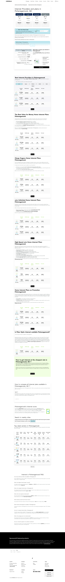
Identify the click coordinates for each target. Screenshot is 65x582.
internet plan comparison (28, 496)
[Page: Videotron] (17, 268)
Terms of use (47, 565)
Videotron (30, 484)
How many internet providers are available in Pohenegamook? (25, 476)
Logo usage (47, 563)
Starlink (32, 495)
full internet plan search (18, 259)
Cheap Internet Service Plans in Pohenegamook (34, 4)
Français (22, 572)
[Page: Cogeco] (17, 148)
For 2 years (42, 263)
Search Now (41, 67)
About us (22, 563)
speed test (23, 485)
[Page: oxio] (16, 92)
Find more (32, 109)
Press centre (23, 566)
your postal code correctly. (35, 209)
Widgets (34, 564)
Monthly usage (27, 263)
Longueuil (16, 419)
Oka (46, 419)
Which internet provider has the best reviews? (22, 499)
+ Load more (32, 45)
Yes (27, 58)
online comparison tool (39, 512)
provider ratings (24, 128)
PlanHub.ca (19, 63)
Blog (33, 563)
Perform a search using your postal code (34, 341)
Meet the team (23, 564)
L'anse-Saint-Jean (31, 419)
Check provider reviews (20, 210)
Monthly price (37, 263)
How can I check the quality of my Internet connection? (24, 521)
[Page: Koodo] (17, 280)
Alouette (19, 419)
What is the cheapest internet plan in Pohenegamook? (23, 488)
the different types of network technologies (31, 211)
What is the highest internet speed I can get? (22, 482)
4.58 (45, 501)
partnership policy (47, 543)
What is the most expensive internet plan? (21, 493)
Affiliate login (49, 574)
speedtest (42, 523)
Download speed (21, 175)
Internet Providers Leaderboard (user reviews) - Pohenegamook (24, 39)
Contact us (23, 565)
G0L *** (16, 392)
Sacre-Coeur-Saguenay (25, 419)
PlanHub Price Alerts (18, 303)
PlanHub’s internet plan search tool (28, 125)
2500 (35, 484)
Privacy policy (47, 566)
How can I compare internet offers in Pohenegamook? (23, 510)
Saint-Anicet (36, 419)
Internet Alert (32, 373)
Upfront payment (32, 175)
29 (27, 52)
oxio (28, 60)
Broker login (49, 572)
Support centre (12, 571)
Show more (32, 154)
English (22, 571)
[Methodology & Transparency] (29, 42)
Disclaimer (46, 564)
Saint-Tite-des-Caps (42, 419)
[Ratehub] (9, 0)
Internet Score (21, 408)
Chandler (48, 419)
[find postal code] (47, 31)
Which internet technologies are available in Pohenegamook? (24, 504)
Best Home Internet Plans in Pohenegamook (21, 4)
